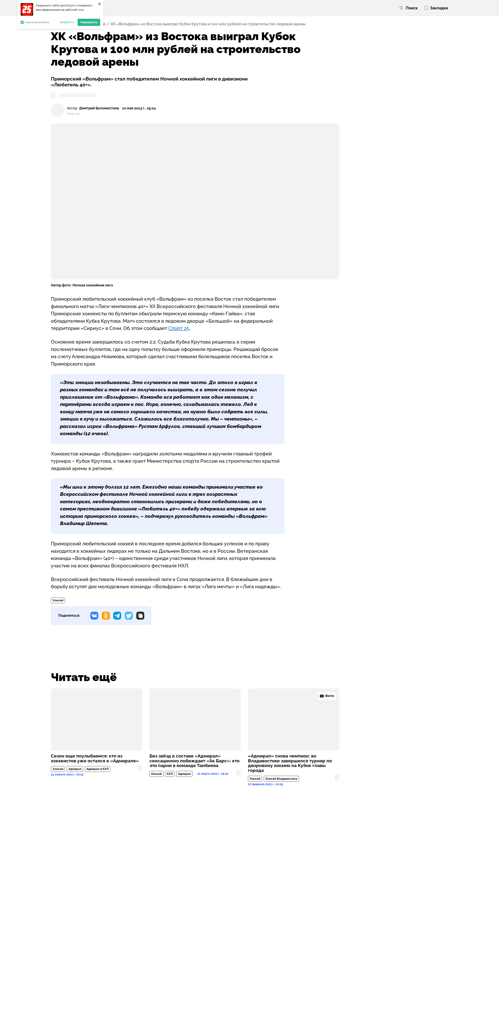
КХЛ (170, 774)
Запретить (67, 22)
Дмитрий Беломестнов (99, 108)
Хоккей (58, 600)
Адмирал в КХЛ (97, 769)
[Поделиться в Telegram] (117, 616)
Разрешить (88, 22)
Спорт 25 (178, 328)
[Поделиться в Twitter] (129, 616)
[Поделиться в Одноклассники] (106, 616)
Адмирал (74, 769)
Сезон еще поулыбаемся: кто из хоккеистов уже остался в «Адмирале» (95, 758)
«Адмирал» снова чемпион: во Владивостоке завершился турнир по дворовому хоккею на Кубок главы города (290, 763)
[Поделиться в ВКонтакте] (94, 616)
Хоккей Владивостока (281, 778)
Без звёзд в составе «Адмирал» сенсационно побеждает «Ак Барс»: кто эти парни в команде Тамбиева (195, 761)
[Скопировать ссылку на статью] (140, 616)
